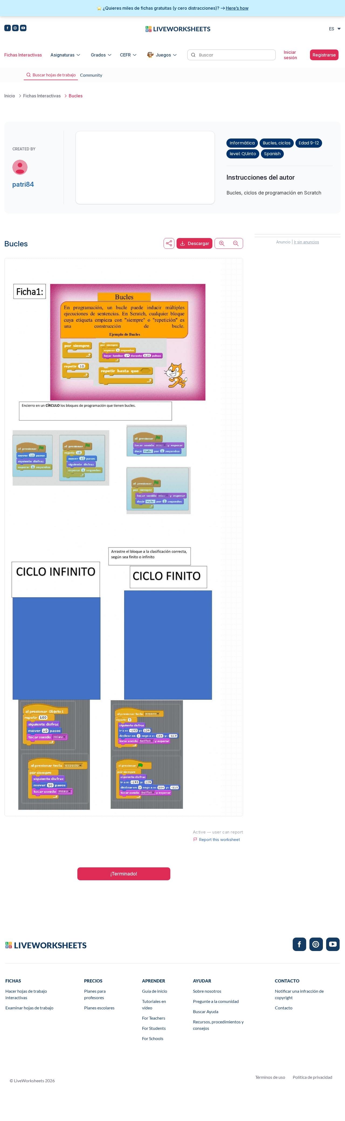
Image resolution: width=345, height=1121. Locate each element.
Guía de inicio (154, 991)
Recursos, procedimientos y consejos (218, 1025)
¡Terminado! (124, 874)
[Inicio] (178, 28)
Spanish (272, 154)
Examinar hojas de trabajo (29, 1007)
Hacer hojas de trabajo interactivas (26, 994)
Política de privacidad (312, 1077)
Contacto (283, 1007)
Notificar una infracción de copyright (299, 994)
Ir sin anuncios (306, 242)
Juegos (163, 55)
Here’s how (237, 8)
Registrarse (324, 55)
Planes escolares (99, 1007)
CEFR (125, 55)
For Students (154, 1028)
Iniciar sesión (290, 54)
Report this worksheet (219, 839)
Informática (242, 143)
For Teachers (153, 1017)
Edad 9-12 (309, 143)
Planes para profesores (95, 994)
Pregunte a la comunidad (216, 1001)
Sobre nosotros (207, 991)
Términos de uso (270, 1077)
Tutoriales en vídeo (154, 1004)
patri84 (23, 184)
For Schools (152, 1038)
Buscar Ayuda (205, 1011)
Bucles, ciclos (277, 143)
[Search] (193, 54)
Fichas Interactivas (23, 55)
